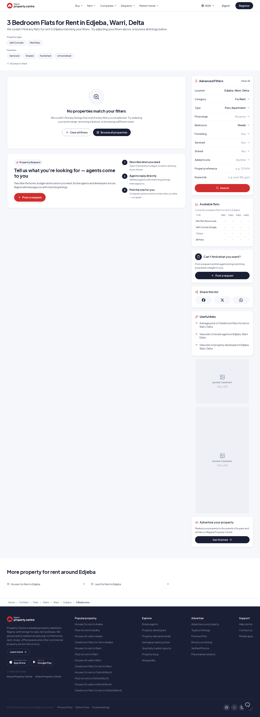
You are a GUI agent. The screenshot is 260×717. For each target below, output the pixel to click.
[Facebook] (226, 707)
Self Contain (17, 42)
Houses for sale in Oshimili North (93, 684)
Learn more (16, 651)
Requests (126, 5)
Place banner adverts (203, 654)
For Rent (23, 602)
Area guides (148, 660)
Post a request (32, 197)
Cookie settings (101, 707)
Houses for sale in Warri (88, 660)
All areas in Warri (18, 63)
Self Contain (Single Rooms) (210, 227)
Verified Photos (200, 648)
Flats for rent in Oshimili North (92, 678)
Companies (107, 5)
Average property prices (156, 642)
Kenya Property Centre (19, 676)
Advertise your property (205, 624)
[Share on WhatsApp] (241, 300)
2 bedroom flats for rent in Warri (93, 666)
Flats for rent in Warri (86, 654)
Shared (30, 55)
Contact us (245, 630)
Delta (46, 602)
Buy (77, 5)
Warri (56, 602)
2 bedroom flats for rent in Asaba (94, 642)
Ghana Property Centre (48, 676)
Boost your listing (201, 642)
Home (11, 602)
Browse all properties (114, 132)
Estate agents (150, 624)
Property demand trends (156, 636)
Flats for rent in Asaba (87, 630)
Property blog (150, 654)
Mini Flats (35, 42)
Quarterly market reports (156, 648)
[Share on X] (222, 300)
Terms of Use (82, 707)
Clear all (245, 80)
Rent (90, 5)
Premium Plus (199, 636)
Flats (35, 602)
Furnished (45, 55)
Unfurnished (64, 55)
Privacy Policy (65, 707)
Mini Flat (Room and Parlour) (210, 221)
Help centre (245, 624)
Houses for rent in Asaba (89, 624)
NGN (208, 5)
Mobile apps (246, 636)
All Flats (200, 239)
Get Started (220, 539)
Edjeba (67, 602)
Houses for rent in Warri (88, 648)
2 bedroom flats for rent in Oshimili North (98, 690)
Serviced (14, 55)
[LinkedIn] (242, 707)
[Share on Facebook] (203, 300)
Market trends (147, 5)
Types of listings (200, 630)
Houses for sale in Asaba (89, 636)
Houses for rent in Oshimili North (93, 672)
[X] (234, 707)
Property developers (154, 630)
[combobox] (230, 90)
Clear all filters (79, 132)
